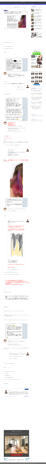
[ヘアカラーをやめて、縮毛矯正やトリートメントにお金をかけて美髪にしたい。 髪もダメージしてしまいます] (33, 76)
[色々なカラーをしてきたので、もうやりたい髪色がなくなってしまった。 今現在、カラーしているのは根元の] (33, 80)
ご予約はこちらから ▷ (16, 7)
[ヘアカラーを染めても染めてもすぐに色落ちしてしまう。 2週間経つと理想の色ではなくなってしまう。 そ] (36, 80)
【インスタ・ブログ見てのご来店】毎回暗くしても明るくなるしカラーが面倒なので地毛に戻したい (37, 103)
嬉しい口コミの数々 (14, 1)
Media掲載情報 (18, 1)
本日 (34, 51)
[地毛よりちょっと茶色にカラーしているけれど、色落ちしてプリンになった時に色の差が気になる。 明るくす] (36, 73)
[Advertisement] (16, 36)
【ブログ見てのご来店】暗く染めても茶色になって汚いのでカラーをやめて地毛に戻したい (37, 94)
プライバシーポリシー (38, 1)
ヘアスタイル (33, 1)
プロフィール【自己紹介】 (27, 1)
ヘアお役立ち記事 (23, 1)
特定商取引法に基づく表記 (36, 1)
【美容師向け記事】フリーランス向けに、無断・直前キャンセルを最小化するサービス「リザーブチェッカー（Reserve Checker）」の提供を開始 (37, 107)
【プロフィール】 (21, 394)
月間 (38, 51)
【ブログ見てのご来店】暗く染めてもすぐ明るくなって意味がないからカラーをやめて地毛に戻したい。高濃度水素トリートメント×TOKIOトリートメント (37, 98)
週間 (36, 51)
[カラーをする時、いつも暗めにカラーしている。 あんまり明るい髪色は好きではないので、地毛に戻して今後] (33, 73)
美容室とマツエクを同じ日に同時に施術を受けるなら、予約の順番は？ (38, 23)
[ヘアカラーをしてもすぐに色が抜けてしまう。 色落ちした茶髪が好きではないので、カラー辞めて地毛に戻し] (40, 76)
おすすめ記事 (21, 1)
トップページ (5, 1)
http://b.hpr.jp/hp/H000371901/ (11, 396)
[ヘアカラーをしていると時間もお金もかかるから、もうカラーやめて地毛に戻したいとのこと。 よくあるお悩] (36, 76)
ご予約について (8, 1)
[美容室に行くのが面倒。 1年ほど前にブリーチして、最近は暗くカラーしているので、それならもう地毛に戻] (40, 80)
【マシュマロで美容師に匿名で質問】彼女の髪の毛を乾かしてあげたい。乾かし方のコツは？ (38, 16)
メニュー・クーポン (11, 1)
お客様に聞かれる (5, 10)
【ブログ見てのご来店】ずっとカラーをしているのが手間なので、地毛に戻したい (37, 90)
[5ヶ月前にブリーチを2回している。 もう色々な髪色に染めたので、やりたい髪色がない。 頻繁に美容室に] (40, 73)
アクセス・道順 (30, 1)
